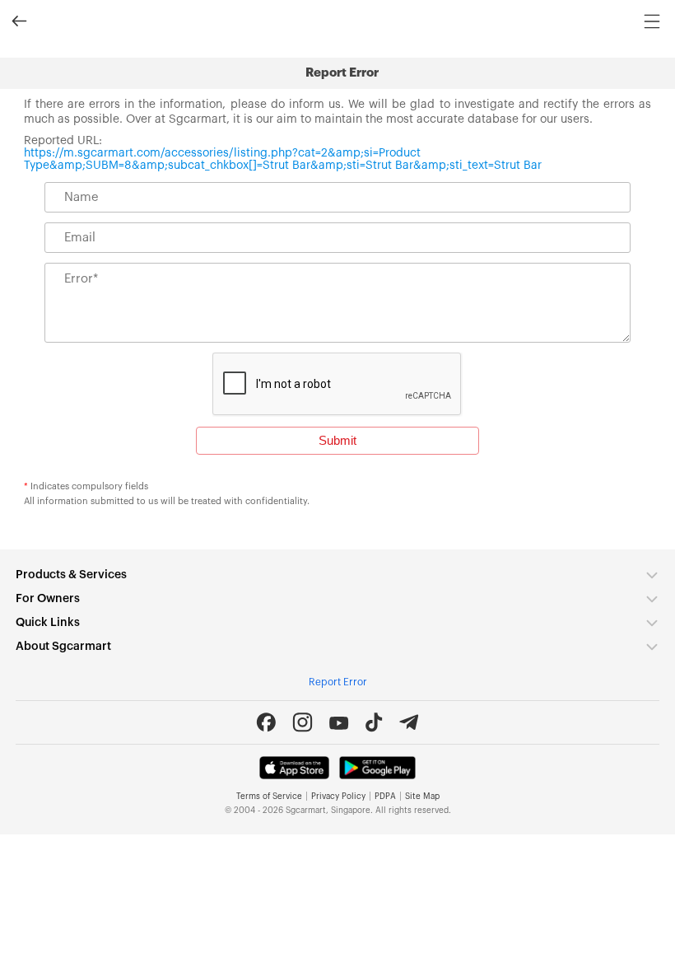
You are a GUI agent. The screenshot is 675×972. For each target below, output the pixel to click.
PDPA (385, 796)
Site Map (422, 796)
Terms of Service (269, 796)
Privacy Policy (338, 796)
